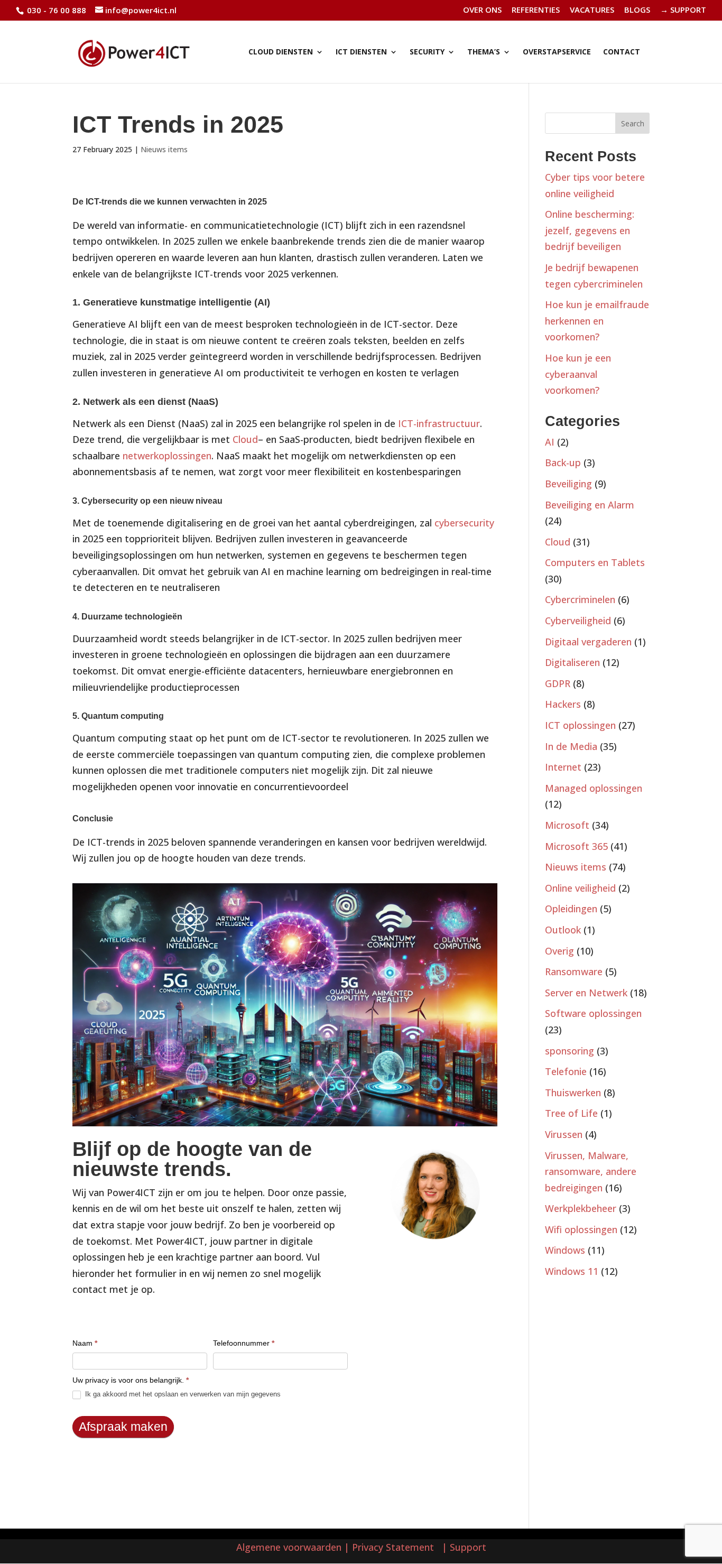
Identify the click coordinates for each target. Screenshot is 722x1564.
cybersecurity (464, 522)
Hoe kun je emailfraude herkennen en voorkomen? (597, 320)
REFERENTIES (536, 10)
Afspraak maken (123, 1426)
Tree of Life (571, 1113)
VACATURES (592, 10)
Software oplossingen (593, 1013)
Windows (565, 1250)
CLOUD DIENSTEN (280, 52)
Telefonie (566, 1071)
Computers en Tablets (595, 562)
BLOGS (637, 10)
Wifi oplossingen (581, 1229)
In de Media (571, 746)
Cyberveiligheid (578, 620)
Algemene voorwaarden (288, 1547)
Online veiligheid (580, 888)
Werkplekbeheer (580, 1208)
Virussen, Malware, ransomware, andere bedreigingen (590, 1171)
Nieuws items (164, 149)
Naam (84, 1343)
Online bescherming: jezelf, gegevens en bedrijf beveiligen (589, 230)
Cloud (245, 439)
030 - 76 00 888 (55, 10)
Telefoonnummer (243, 1343)
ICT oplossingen (580, 725)
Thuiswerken (573, 1092)
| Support (462, 1547)
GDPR (557, 683)
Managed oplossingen (593, 788)
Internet (563, 767)
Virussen (563, 1134)
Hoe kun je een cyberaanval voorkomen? (578, 373)
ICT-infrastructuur (439, 423)
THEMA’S (483, 52)
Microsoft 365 (576, 846)
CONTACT (621, 52)
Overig (559, 951)
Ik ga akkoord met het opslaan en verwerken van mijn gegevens (182, 1394)
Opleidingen (571, 908)
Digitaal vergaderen (588, 641)
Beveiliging (568, 483)
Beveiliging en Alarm (589, 504)
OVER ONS (482, 10)
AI (549, 442)
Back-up (563, 462)
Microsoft (567, 825)
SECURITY (427, 52)
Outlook (563, 929)
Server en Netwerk (586, 992)
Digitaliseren (572, 662)
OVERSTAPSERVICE (557, 52)
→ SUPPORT (683, 10)
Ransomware (574, 971)
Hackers (563, 704)
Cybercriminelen (580, 599)
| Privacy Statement (391, 1547)
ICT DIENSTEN (361, 52)
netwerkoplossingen (167, 455)
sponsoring (569, 1050)
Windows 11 (571, 1271)
